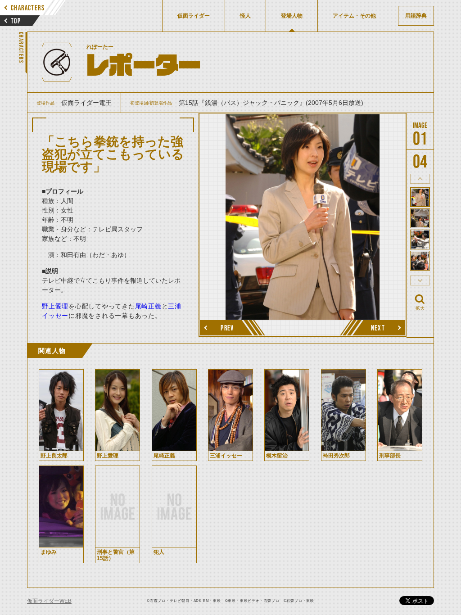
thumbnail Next (420, 280)
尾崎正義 (148, 306)
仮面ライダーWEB (49, 601)
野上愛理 (55, 306)
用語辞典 (416, 16)
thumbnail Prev (420, 179)
